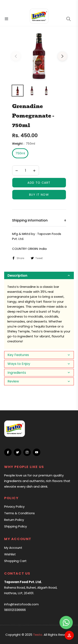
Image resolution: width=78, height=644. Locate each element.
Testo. (38, 634)
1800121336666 (15, 610)
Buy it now (39, 195)
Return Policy (14, 520)
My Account (13, 547)
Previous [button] (15, 56)
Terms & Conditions (19, 513)
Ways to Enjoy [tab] (18, 363)
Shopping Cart (15, 561)
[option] (39, 54)
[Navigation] (6, 19)
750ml (20, 153)
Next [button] (62, 56)
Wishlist (10, 554)
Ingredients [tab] (16, 372)
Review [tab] (13, 381)
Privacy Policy (14, 506)
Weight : (23, 144)
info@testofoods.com (21, 604)
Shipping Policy (15, 526)
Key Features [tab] (18, 354)
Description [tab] (17, 275)
